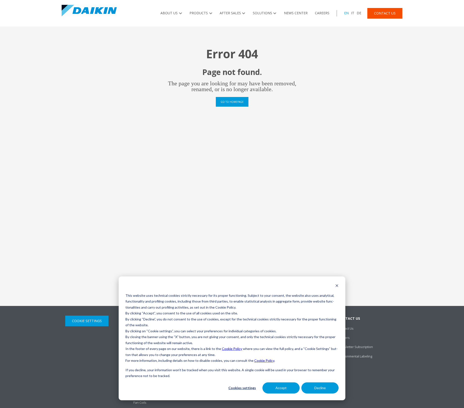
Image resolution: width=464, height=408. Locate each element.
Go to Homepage (232, 102)
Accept (281, 388)
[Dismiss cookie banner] (337, 286)
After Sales (230, 13)
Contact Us (385, 13)
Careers (322, 13)
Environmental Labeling (355, 356)
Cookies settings (242, 388)
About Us (169, 13)
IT (352, 13)
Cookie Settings (87, 321)
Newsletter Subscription (355, 347)
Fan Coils (139, 402)
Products (198, 13)
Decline (320, 388)
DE (359, 13)
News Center (296, 13)
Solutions (262, 13)
